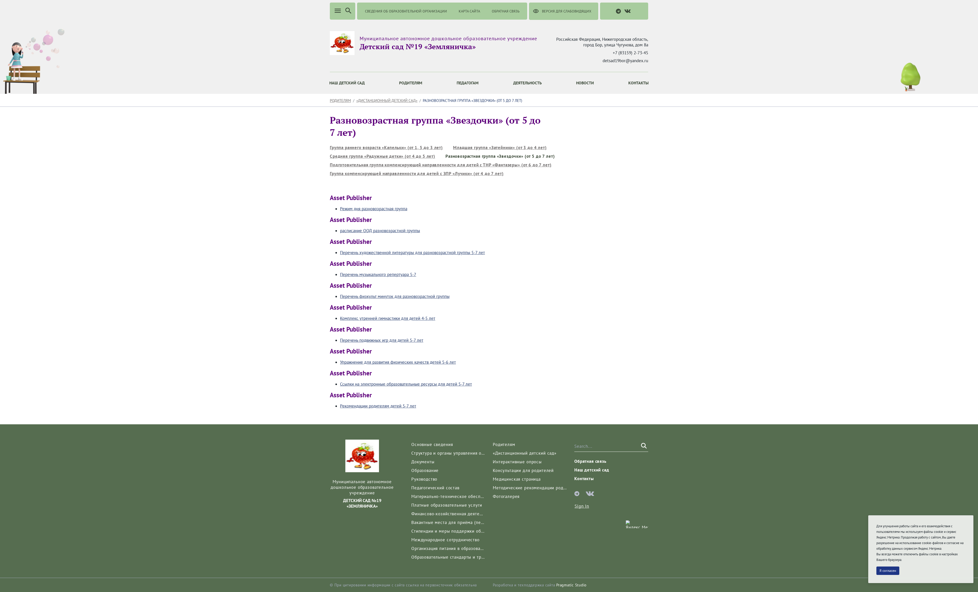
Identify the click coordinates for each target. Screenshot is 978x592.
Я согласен (887, 570)
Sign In (582, 506)
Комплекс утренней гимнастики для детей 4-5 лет (387, 318)
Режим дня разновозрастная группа (373, 209)
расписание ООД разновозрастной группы (380, 230)
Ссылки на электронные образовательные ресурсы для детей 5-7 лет (406, 384)
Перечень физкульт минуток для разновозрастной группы (395, 296)
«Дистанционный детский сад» (386, 100)
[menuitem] (347, 83)
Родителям (340, 100)
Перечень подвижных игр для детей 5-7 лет (381, 340)
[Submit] (643, 446)
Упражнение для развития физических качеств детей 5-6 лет (398, 362)
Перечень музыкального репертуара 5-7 (378, 274)
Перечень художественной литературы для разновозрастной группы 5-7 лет (412, 252)
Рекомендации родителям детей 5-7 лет (378, 406)
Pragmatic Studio (571, 585)
